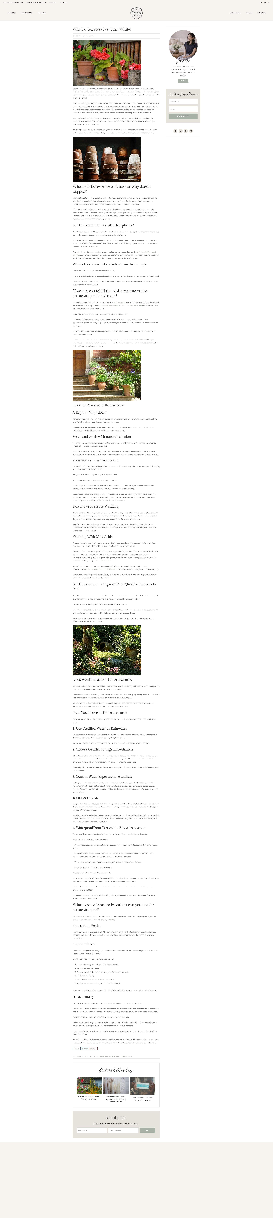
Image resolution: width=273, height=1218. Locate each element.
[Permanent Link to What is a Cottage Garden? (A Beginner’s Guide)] (89, 1093)
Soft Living (11, 13)
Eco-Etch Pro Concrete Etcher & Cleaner (100, 569)
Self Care (42, 13)
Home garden (114, 1056)
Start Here (261, 13)
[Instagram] (191, 131)
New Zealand (235, 13)
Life (92, 36)
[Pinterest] (185, 131)
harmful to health (119, 302)
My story (183, 80)
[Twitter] (180, 131)
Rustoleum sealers (90, 916)
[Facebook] (175, 131)
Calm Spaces (27, 13)
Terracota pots (126, 1056)
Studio (249, 13)
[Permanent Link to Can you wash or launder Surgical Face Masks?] (142, 1094)
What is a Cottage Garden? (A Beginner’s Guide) (89, 1097)
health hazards (105, 561)
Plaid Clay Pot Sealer (84, 919)
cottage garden (101, 1056)
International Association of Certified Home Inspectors (120, 306)
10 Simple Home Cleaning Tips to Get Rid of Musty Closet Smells (116, 1099)
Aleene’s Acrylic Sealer (105, 919)
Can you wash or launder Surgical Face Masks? (143, 1099)
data (88, 686)
